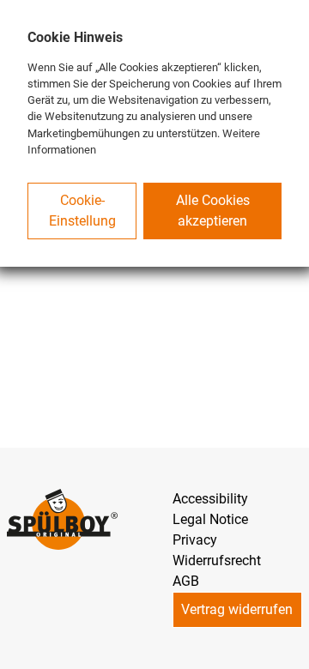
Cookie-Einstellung (82, 210)
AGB (186, 581)
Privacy (195, 540)
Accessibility (210, 499)
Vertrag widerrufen (237, 609)
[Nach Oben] (288, 648)
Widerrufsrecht (217, 560)
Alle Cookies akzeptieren (213, 210)
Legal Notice (210, 519)
